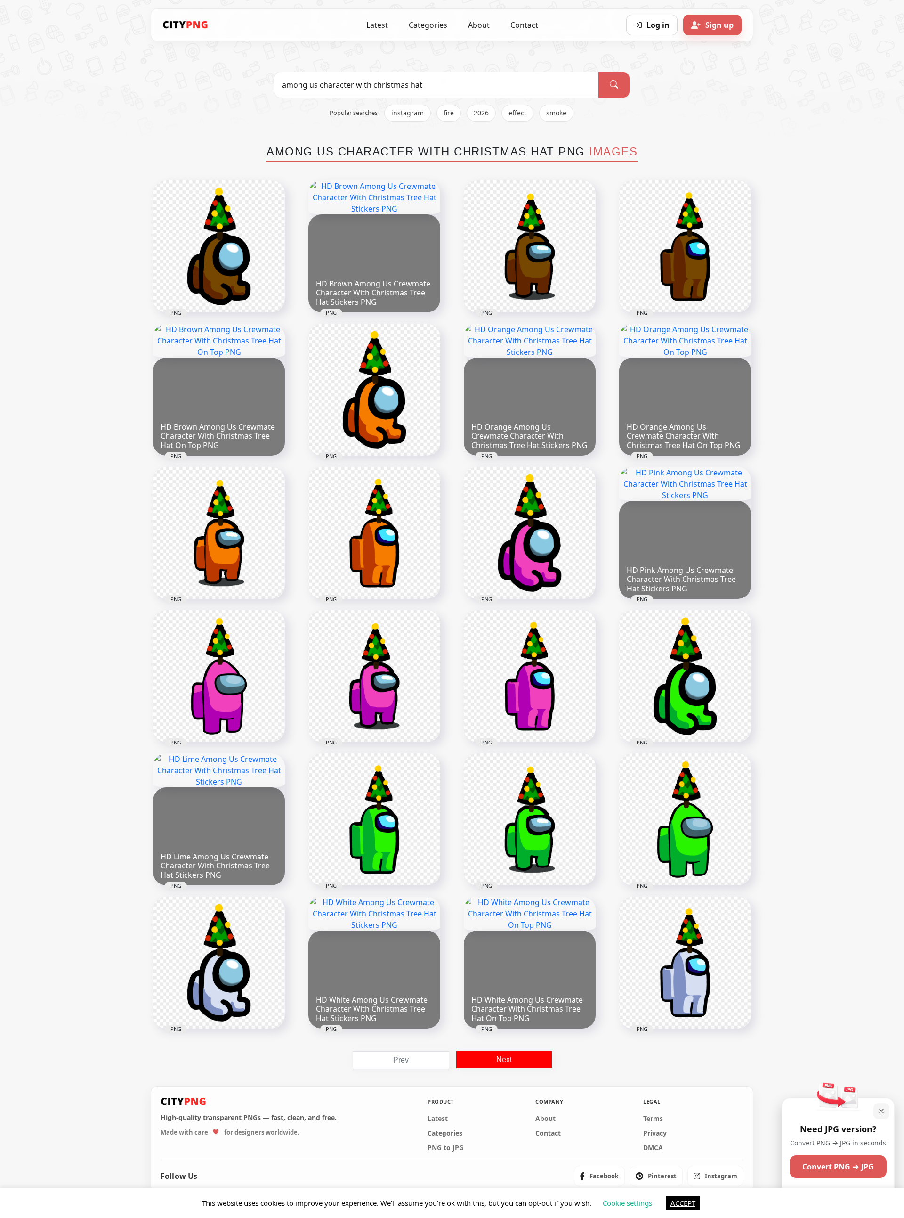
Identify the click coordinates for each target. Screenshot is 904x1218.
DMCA (653, 1148)
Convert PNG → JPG (838, 1166)
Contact (524, 25)
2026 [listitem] (481, 112)
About (479, 25)
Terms (653, 1118)
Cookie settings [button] (627, 1203)
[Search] (614, 85)
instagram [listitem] (407, 112)
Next (504, 1059)
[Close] (881, 1111)
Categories (428, 25)
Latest (377, 25)
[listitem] (599, 1176)
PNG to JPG (446, 1148)
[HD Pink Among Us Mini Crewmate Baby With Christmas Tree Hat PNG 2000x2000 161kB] (530, 533)
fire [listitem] (449, 112)
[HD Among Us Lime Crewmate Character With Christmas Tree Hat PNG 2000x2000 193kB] (530, 819)
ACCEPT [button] (682, 1203)
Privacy (655, 1133)
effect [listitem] (517, 112)
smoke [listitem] (556, 112)
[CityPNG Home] (185, 25)
